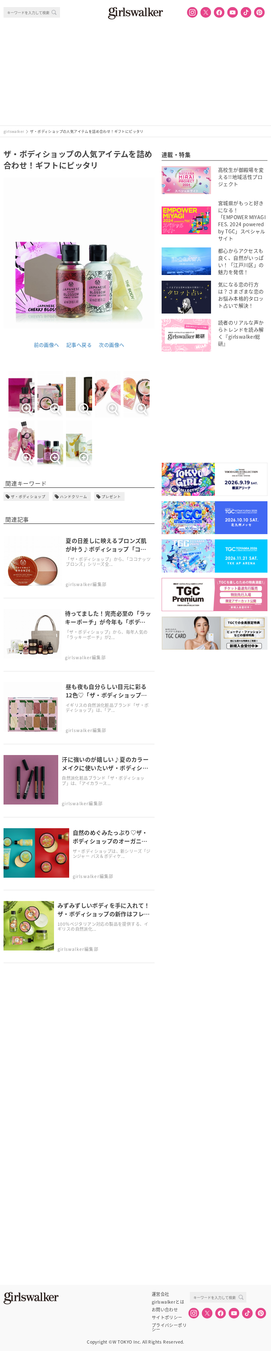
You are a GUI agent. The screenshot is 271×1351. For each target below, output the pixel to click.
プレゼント (111, 496)
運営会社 (160, 1294)
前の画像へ (46, 344)
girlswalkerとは (168, 1302)
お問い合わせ (165, 1310)
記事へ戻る (79, 344)
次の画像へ (111, 344)
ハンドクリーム (73, 496)
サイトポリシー (167, 1317)
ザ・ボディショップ (28, 496)
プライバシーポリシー (169, 1325)
